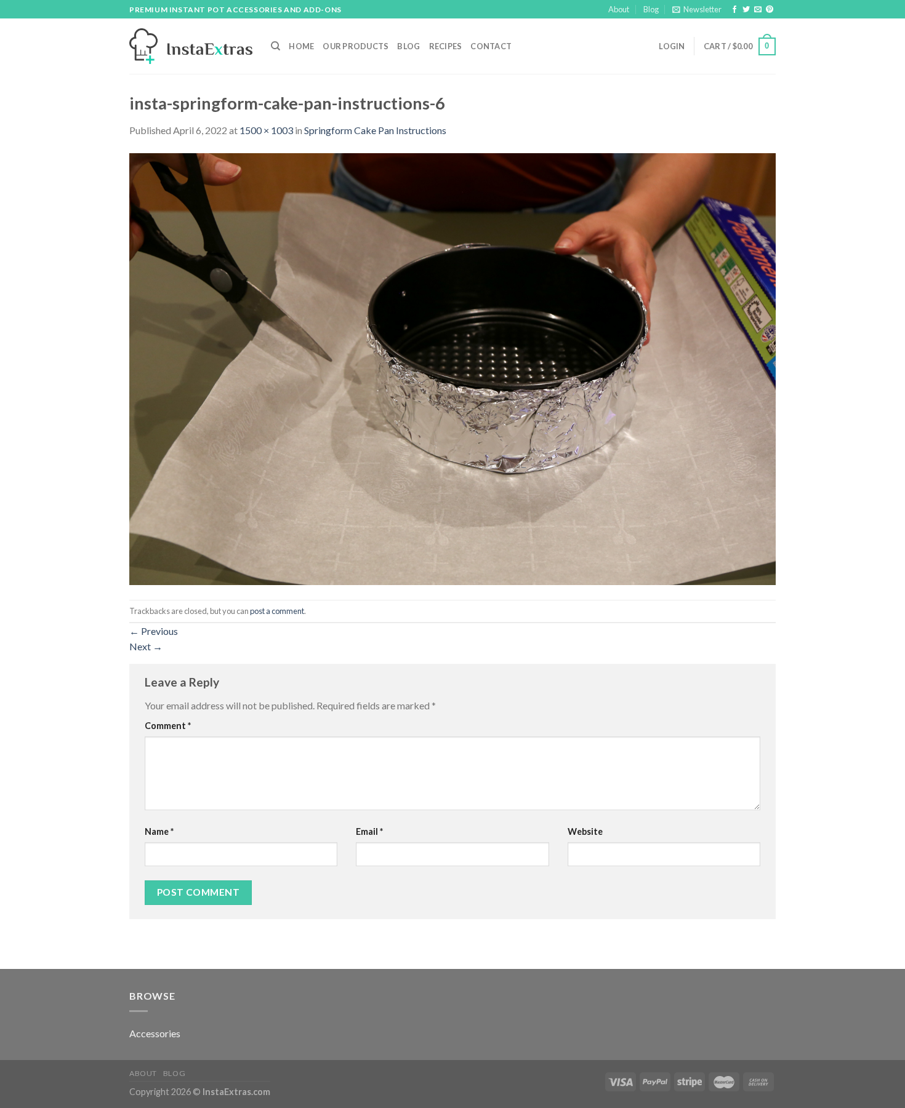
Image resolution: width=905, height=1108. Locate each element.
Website (585, 831)
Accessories (154, 1033)
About (618, 9)
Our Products (355, 46)
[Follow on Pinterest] (769, 10)
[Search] (275, 46)
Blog (651, 9)
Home (301, 46)
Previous (153, 631)
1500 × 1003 (266, 130)
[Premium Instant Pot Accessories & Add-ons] (190, 46)
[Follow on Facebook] (734, 10)
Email (369, 831)
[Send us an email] (758, 10)
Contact (491, 46)
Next (146, 646)
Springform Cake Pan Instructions (375, 130)
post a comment (277, 611)
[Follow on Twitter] (746, 10)
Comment (168, 725)
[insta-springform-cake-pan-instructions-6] (452, 367)
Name (159, 831)
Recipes (445, 46)
